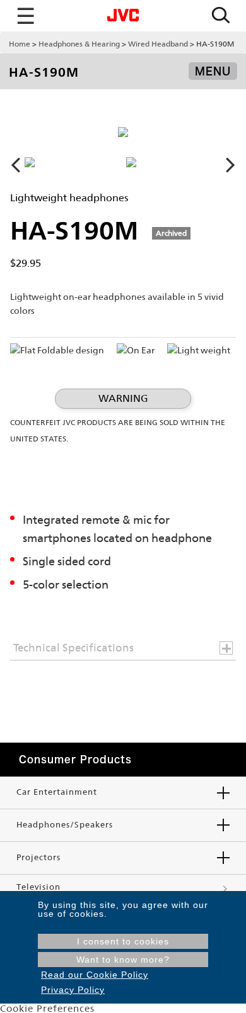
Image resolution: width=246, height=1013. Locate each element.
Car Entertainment (56, 792)
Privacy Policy (73, 990)
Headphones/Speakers (64, 824)
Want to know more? (123, 960)
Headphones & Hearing (79, 44)
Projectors (38, 857)
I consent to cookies (123, 941)
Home (19, 44)
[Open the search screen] (220, 16)
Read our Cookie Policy (94, 975)
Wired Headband (158, 44)
